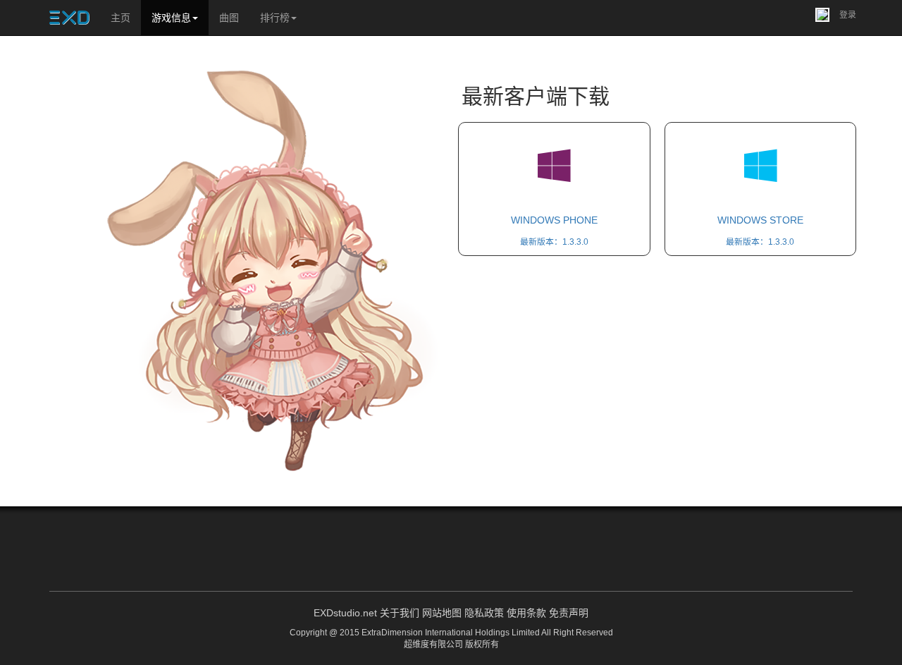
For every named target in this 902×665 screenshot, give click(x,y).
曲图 (229, 17)
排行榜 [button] (275, 17)
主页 (120, 17)
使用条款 (526, 612)
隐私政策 (484, 612)
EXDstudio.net (345, 612)
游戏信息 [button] (171, 17)
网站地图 (442, 612)
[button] (835, 14)
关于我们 (399, 612)
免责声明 (568, 612)
